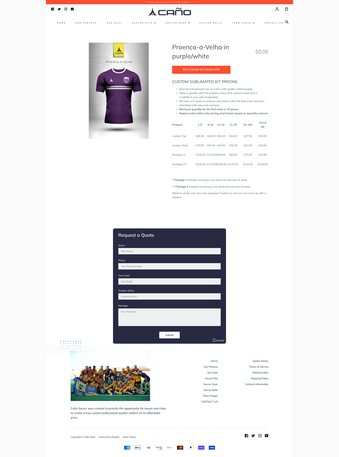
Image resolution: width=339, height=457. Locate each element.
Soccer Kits (143, 23)
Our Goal (115, 23)
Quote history (260, 361)
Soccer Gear (176, 23)
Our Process (86, 23)
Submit (169, 335)
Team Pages (242, 23)
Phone (121, 260)
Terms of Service (258, 366)
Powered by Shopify (109, 436)
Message (123, 305)
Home (61, 23)
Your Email (123, 275)
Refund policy (260, 372)
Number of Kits (126, 290)
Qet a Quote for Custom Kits (201, 69)
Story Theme (129, 436)
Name (122, 245)
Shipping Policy (259, 378)
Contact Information (256, 384)
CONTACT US (274, 23)
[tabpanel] (119, 91)
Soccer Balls (211, 23)
